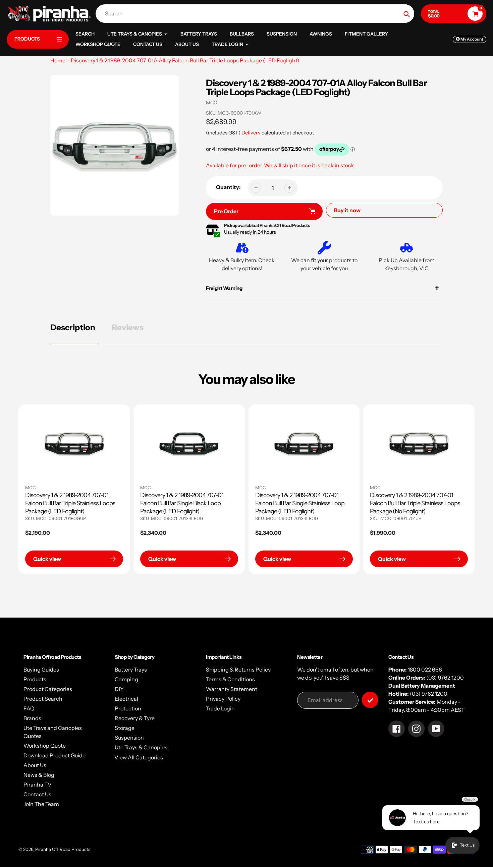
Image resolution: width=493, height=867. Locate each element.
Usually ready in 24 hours (250, 232)
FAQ (29, 708)
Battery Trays (131, 669)
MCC (211, 103)
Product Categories (47, 689)
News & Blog (38, 774)
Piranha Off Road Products (62, 849)
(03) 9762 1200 (445, 677)
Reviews (128, 327)
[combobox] (256, 13)
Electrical (126, 698)
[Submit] (370, 700)
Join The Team (41, 804)
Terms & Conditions (230, 679)
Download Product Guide (54, 755)
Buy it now (347, 210)
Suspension (129, 737)
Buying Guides (41, 669)
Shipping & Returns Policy (238, 669)
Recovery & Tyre (135, 718)
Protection (128, 708)
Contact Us (37, 794)
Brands (32, 718)
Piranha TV (37, 784)
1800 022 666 (425, 669)
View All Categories (138, 757)
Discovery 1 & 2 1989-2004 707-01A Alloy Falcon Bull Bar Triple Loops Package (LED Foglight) (185, 60)
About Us (34, 765)
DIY (119, 689)
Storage (124, 728)
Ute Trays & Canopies (141, 747)
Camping (126, 679)
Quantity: (228, 187)
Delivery (251, 132)
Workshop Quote (44, 745)
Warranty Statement (231, 689)
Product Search (42, 698)
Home (57, 60)
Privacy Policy (223, 698)
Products (34, 679)
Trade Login (220, 708)
